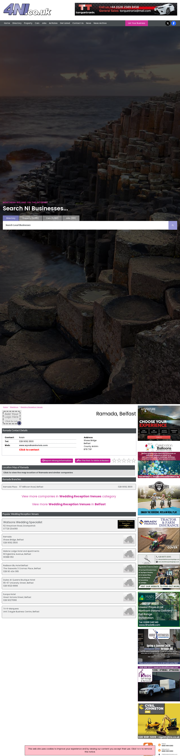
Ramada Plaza (10, 486)
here (139, 748)
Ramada (7, 536)
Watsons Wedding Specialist (22, 522)
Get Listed (65, 23)
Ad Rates (53, 23)
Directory (17, 23)
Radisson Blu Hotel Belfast (15, 565)
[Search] (172, 225)
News (88, 23)
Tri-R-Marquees (11, 608)
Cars (37, 23)
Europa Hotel (9, 594)
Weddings (14, 407)
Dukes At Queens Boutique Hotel (19, 579)
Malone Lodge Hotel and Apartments (21, 551)
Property (28, 23)
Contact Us (78, 23)
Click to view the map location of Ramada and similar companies (38, 472)
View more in (69, 504)
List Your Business (136, 23)
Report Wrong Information (57, 460)
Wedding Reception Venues (32, 407)
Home (7, 23)
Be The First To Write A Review (94, 460)
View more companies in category (69, 496)
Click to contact (29, 449)
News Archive (100, 23)
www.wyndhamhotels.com (33, 445)
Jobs (44, 23)
